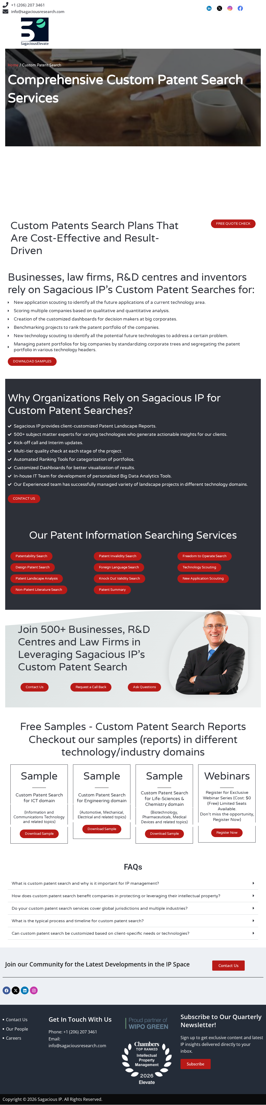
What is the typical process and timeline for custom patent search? (78, 921)
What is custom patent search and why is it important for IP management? (85, 883)
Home (13, 65)
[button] (133, 883)
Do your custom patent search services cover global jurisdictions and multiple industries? (100, 908)
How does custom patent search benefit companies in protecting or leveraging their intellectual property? (116, 896)
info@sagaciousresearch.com (37, 11)
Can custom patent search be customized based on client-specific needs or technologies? (100, 933)
